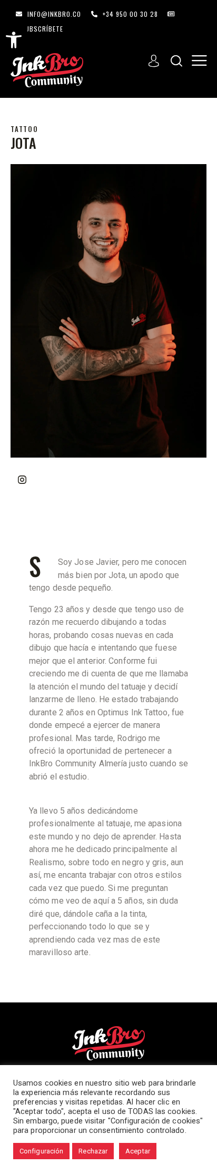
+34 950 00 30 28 (130, 14)
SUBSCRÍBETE (42, 29)
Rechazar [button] (92, 1151)
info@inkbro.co (54, 14)
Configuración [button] (41, 1151)
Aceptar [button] (137, 1151)
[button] (13, 40)
